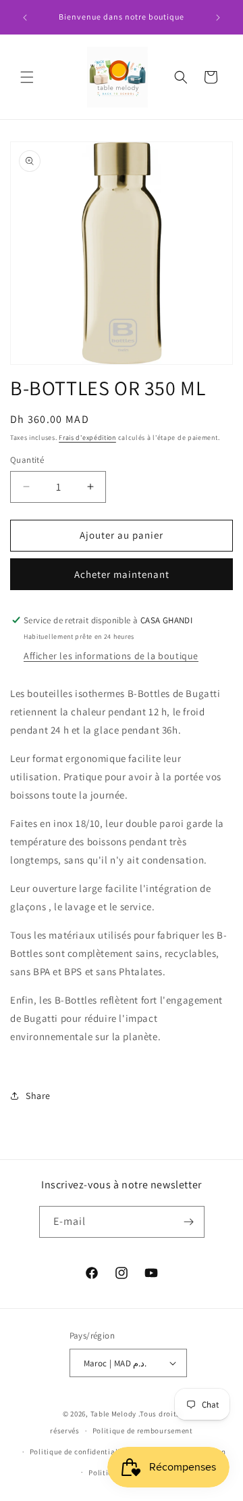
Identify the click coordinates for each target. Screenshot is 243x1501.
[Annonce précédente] (25, 17)
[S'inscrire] (189, 1222)
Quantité (27, 460)
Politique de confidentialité (79, 1451)
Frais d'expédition (87, 437)
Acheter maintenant (121, 574)
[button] (27, 77)
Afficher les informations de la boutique (111, 656)
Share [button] (38, 1096)
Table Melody (113, 1413)
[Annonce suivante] (218, 17)
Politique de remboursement (142, 1430)
